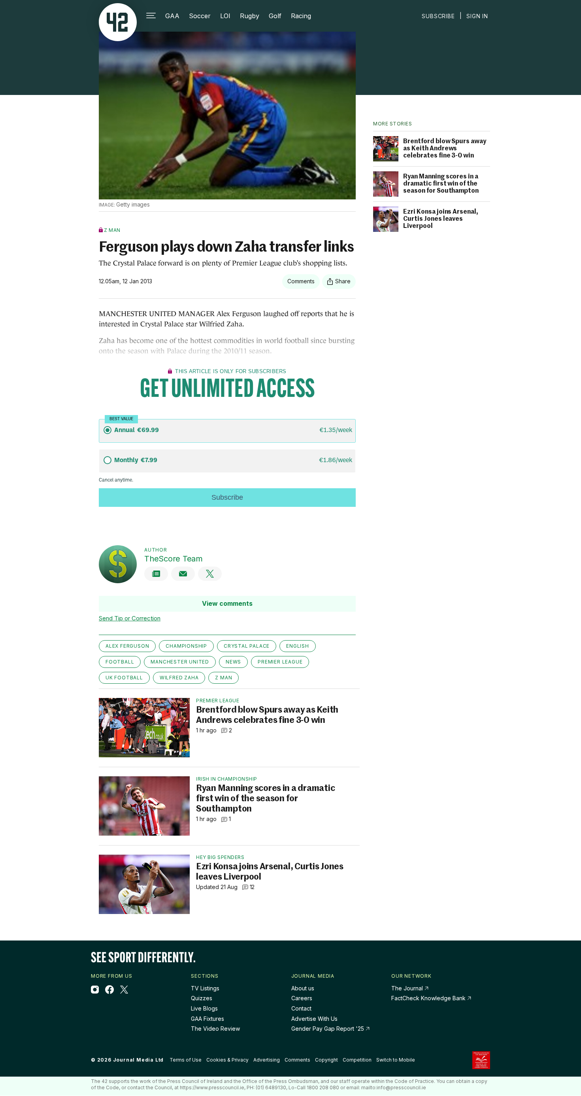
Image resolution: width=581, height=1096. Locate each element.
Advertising (266, 1060)
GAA (172, 16)
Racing (301, 16)
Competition (357, 1060)
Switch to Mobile (395, 1060)
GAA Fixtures (207, 1018)
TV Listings (205, 988)
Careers (301, 998)
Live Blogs (204, 1008)
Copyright (326, 1060)
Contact (301, 1008)
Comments (297, 1060)
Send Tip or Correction (129, 618)
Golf (275, 16)
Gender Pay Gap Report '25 (328, 1028)
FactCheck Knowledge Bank (429, 998)
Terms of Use (186, 1060)
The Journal (407, 988)
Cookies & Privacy (227, 1060)
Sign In (477, 16)
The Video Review (215, 1028)
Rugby (249, 16)
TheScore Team (173, 558)
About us (302, 988)
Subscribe (438, 16)
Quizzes (201, 998)
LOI (225, 16)
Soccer (200, 16)
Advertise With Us (314, 1018)
